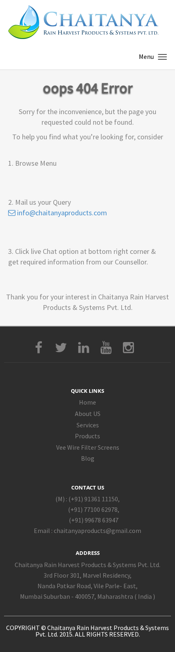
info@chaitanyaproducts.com (61, 212)
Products (87, 436)
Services (88, 425)
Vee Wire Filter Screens (87, 447)
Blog (87, 458)
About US (88, 413)
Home (87, 402)
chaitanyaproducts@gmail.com (97, 530)
